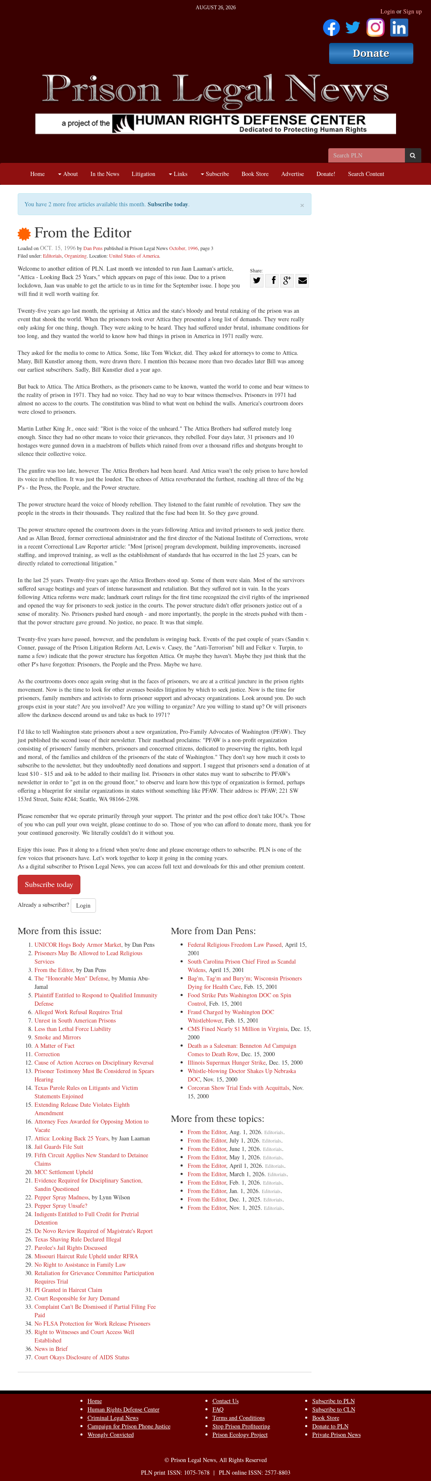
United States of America (134, 255)
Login (387, 11)
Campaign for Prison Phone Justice (129, 1426)
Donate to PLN (330, 1426)
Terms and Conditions (239, 1418)
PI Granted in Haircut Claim (68, 1290)
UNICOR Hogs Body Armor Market (78, 944)
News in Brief (51, 1349)
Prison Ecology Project (240, 1434)
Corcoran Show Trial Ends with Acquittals (238, 1088)
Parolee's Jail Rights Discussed (71, 1248)
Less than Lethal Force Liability (73, 1029)
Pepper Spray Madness (61, 1197)
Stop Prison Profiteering (241, 1426)
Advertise (292, 174)
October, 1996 (183, 248)
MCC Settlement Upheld (64, 1172)
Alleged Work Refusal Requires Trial (78, 1012)
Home (37, 174)
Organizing (75, 255)
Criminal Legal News (113, 1418)
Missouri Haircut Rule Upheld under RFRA (86, 1256)
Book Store (255, 174)
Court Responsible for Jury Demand (77, 1298)
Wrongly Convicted (111, 1434)
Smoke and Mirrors (58, 1037)
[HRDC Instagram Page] (375, 24)
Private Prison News (336, 1434)
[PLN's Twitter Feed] (353, 24)
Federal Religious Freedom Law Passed (235, 944)
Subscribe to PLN (333, 1401)
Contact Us (226, 1401)
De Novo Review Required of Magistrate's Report (94, 1231)
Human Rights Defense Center (124, 1409)
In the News (104, 174)
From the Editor (54, 970)
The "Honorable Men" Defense (71, 978)
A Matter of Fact (54, 1045)
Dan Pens (93, 248)
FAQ (218, 1409)
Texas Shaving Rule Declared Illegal (78, 1239)
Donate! (326, 174)
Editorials (52, 255)
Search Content (366, 174)
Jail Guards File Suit (59, 1147)
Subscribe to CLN (333, 1409)
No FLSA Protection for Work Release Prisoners (92, 1323)
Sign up (412, 11)
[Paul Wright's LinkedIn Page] (399, 24)
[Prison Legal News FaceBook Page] (331, 24)
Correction (47, 1054)
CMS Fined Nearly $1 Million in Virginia (237, 1029)
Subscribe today (168, 204)
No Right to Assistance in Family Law (80, 1264)
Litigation (143, 174)
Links (179, 174)
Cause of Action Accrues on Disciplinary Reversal (94, 1062)
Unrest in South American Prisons (75, 1020)
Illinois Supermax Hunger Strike (227, 1062)
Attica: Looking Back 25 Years (71, 1138)
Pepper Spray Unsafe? (61, 1205)
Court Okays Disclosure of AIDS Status (82, 1357)
